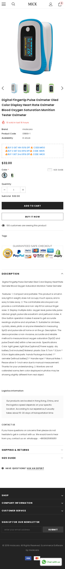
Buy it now (32, 216)
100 (8, 225)
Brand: (5, 129)
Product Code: (9, 133)
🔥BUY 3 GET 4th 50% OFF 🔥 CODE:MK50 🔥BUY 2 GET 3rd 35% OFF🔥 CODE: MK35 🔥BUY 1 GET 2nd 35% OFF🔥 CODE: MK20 (25, 151)
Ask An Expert (35, 468)
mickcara (27, 129)
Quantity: (7, 184)
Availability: (7, 138)
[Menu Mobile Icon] (4, 4)
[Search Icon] (13, 4)
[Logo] (32, 4)
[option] (32, 47)
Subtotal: (6, 196)
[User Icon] (50, 4)
